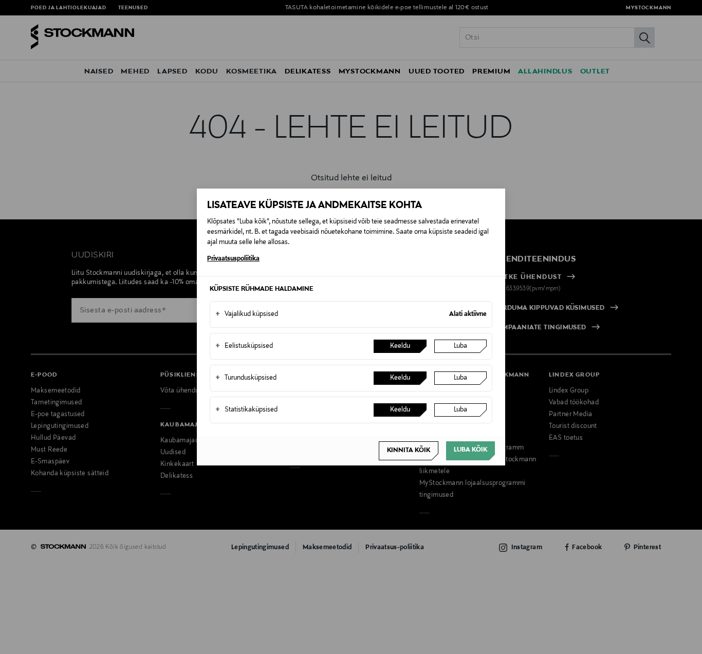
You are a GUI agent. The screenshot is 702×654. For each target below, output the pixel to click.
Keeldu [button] (400, 346)
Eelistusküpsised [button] (244, 346)
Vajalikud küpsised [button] (246, 314)
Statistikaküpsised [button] (246, 410)
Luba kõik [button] (470, 450)
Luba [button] (460, 346)
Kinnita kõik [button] (408, 450)
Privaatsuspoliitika (233, 259)
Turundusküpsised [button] (245, 378)
